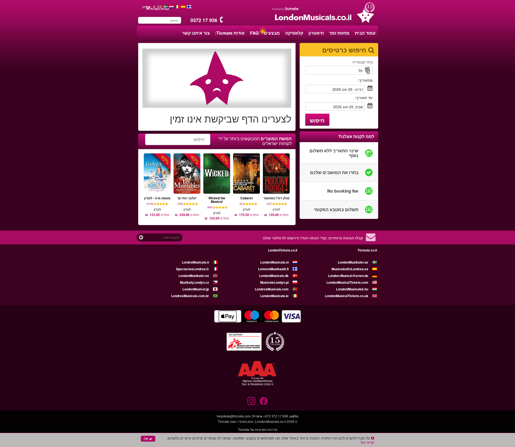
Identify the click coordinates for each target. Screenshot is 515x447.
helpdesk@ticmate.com (234, 416)
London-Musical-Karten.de (348, 275)
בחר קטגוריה (362, 61)
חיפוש (317, 120)
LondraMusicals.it (195, 262)
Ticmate (223, 421)
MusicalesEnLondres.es (350, 268)
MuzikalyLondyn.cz (194, 282)
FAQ (254, 33)
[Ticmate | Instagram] (251, 401)
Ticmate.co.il (367, 250)
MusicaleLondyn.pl (274, 282)
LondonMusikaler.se (353, 262)
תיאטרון (316, 33)
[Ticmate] (285, 8)
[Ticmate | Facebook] (264, 401)
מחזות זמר (339, 33)
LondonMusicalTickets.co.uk (346, 295)
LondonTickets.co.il (282, 250)
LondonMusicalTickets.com (347, 282)
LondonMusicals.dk (274, 275)
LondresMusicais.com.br (190, 295)
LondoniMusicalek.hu (352, 289)
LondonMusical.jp (195, 289)
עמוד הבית (365, 33)
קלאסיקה (294, 33)
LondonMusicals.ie (274, 295)
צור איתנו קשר (196, 33)
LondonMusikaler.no (193, 275)
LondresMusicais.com (272, 289)
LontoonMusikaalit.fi (273, 268)
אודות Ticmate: (230, 33)
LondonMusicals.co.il (270, 421)
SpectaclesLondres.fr (192, 268)
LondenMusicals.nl (274, 262)
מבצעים (272, 33)
